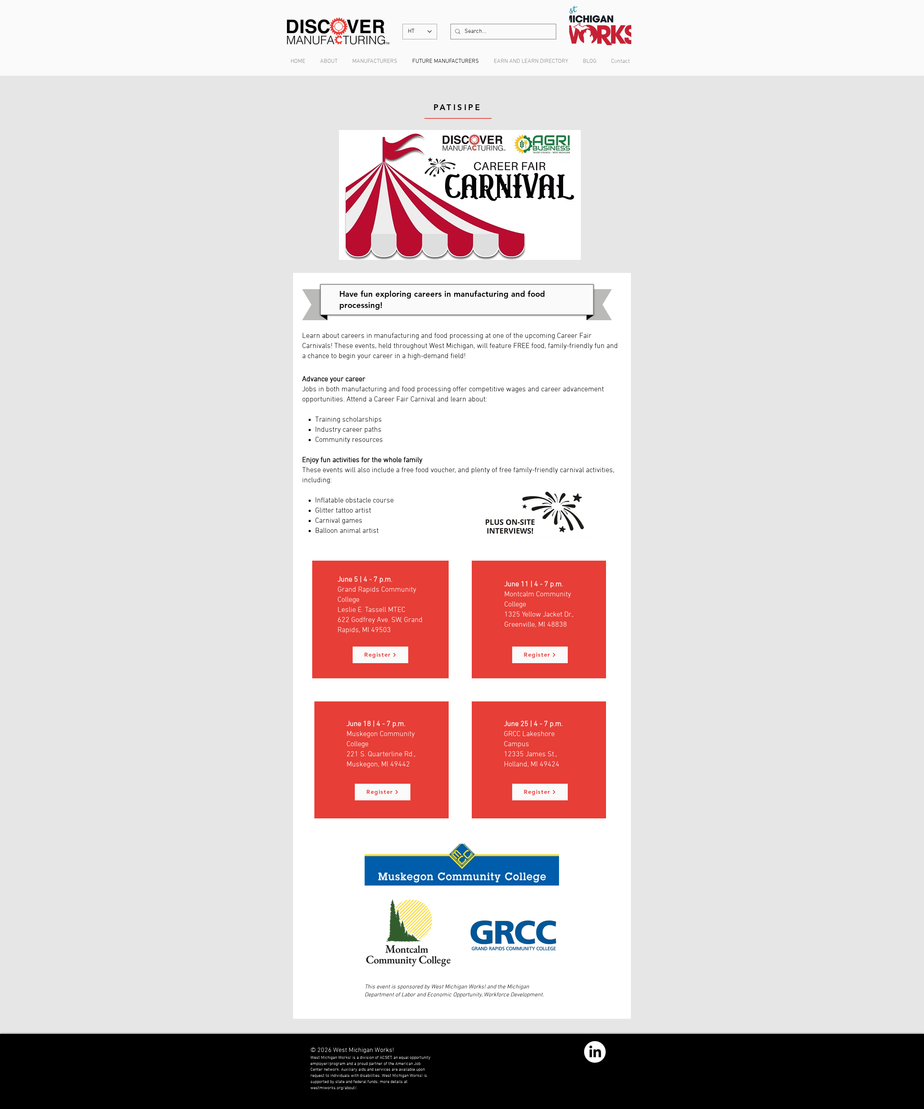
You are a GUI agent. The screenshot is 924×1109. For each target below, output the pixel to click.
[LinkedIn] (595, 1052)
